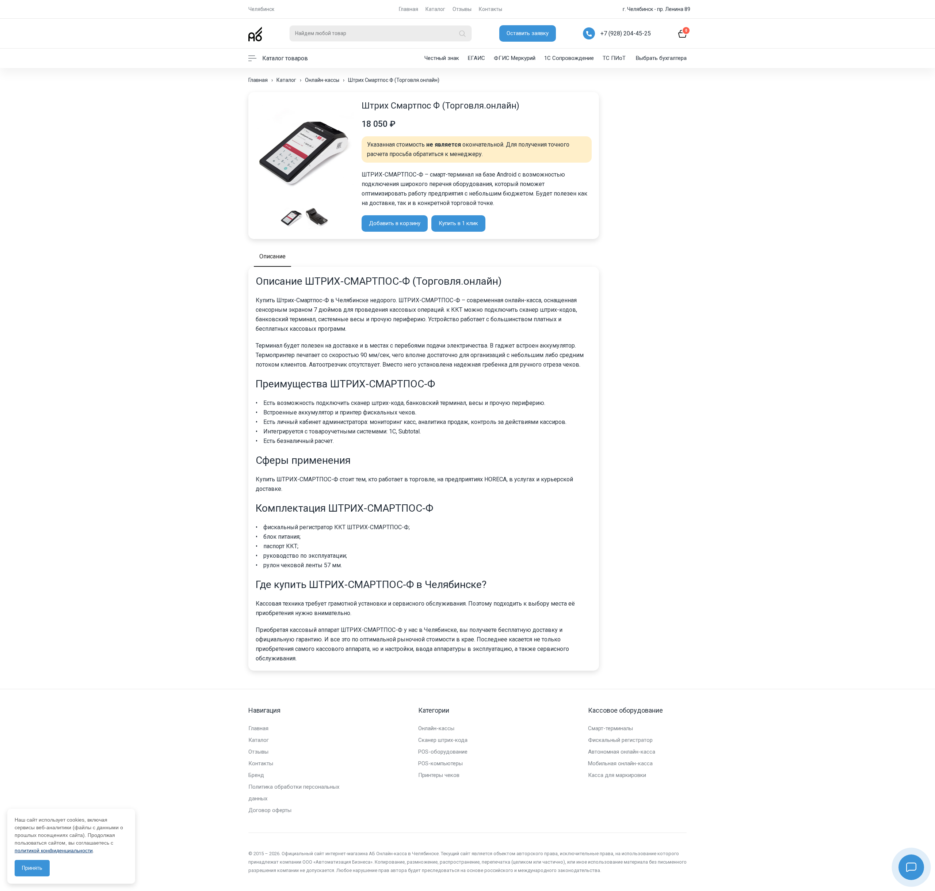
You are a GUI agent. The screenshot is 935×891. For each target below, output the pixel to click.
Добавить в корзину (394, 223)
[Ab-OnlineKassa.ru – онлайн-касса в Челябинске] (255, 33)
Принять (32, 868)
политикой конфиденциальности (54, 850)
